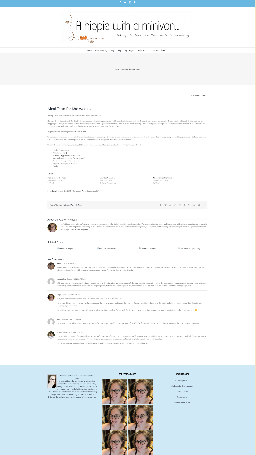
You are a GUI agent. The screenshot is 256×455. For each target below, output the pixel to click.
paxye (59, 295)
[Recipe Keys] (114, 391)
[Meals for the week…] (148, 248)
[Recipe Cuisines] (114, 417)
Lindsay (59, 332)
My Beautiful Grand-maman (182, 386)
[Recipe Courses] (140, 417)
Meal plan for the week (56, 178)
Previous (196, 95)
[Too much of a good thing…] (190, 248)
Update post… (182, 397)
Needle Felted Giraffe (182, 402)
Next (204, 95)
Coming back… (182, 380)
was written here (79, 131)
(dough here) (62, 153)
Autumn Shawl (182, 391)
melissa (53, 191)
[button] (163, 50)
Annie (59, 263)
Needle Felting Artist (73, 227)
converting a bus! (82, 229)
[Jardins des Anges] (65, 248)
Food (83, 191)
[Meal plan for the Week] (106, 248)
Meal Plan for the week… (163, 178)
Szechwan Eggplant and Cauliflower (66, 155)
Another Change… (107, 178)
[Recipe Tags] (140, 391)
